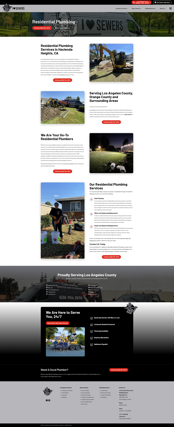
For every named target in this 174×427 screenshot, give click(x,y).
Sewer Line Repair (85, 390)
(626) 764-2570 (142, 3)
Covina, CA (93, 292)
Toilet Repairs (104, 397)
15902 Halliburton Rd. (123, 397)
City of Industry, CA (53, 290)
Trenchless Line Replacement (87, 397)
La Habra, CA (51, 294)
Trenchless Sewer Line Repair (87, 399)
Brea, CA (50, 287)
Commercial (64, 395)
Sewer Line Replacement (86, 401)
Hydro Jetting (84, 404)
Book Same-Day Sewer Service (58, 323)
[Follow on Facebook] (47, 400)
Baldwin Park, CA (52, 285)
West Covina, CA (94, 290)
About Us (162, 8)
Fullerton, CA (51, 292)
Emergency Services (121, 8)
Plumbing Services (150, 8)
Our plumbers (93, 110)
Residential (64, 397)
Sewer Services (136, 8)
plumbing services (63, 74)
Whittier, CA (93, 294)
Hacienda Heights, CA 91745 (125, 399)
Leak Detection (104, 390)
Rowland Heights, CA (96, 287)
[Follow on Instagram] (49, 400)
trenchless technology (68, 163)
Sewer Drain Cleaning (85, 395)
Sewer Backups (65, 392)
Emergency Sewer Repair (67, 390)
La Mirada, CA (94, 285)
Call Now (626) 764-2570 (42, 28)
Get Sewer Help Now (163, 2)
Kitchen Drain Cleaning (106, 392)
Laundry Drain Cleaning (106, 395)
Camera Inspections (85, 392)
